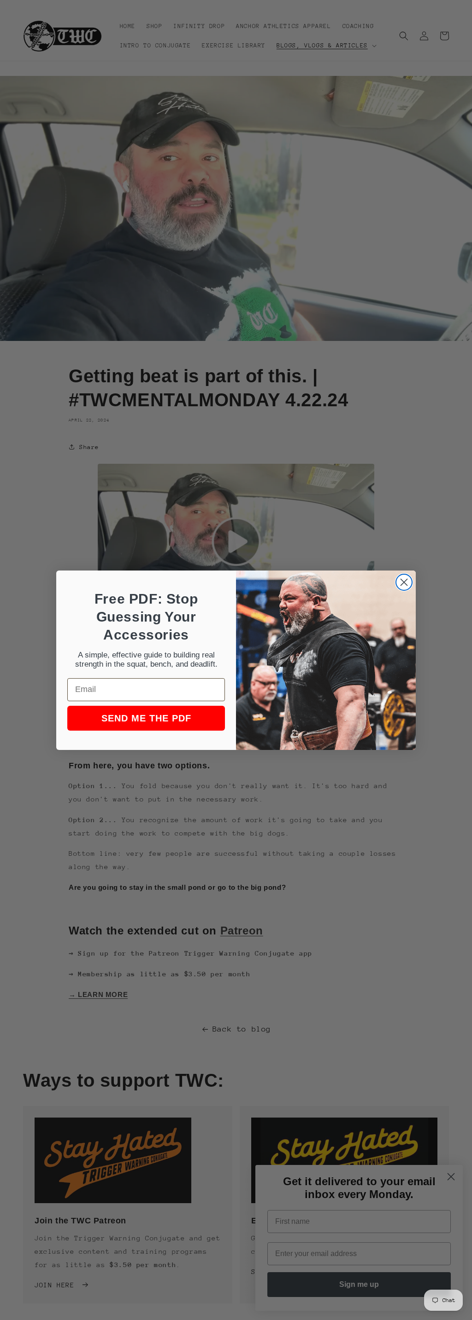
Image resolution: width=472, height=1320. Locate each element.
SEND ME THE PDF (146, 718)
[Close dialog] (404, 582)
